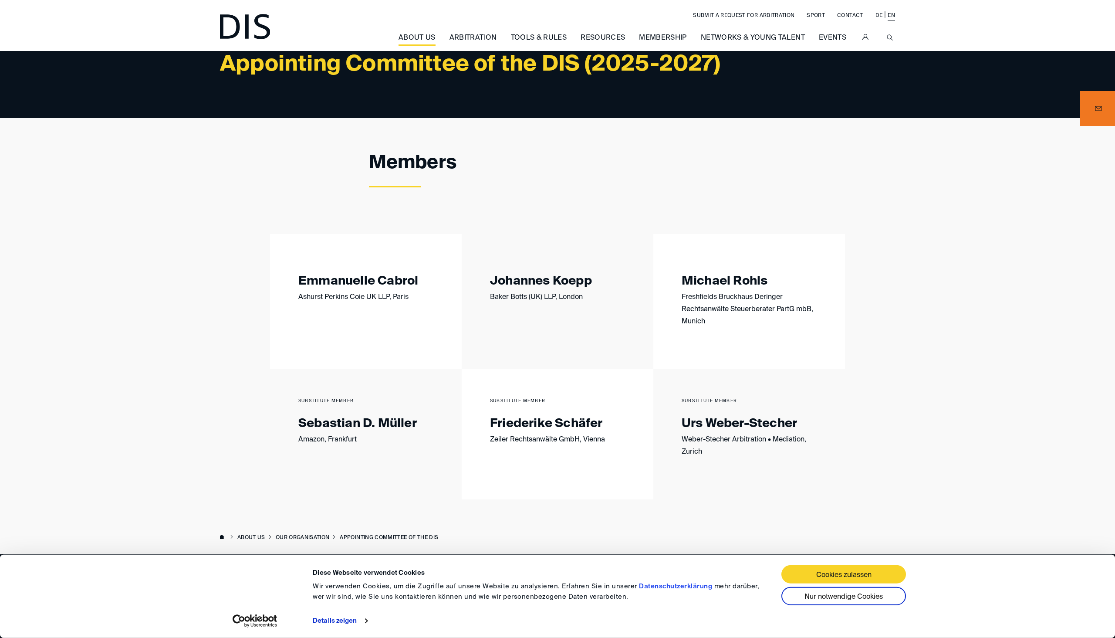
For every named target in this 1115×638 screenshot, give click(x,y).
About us (417, 37)
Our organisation (303, 537)
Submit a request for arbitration (743, 15)
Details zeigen (335, 621)
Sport (816, 15)
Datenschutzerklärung (675, 586)
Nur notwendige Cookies (843, 597)
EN (891, 15)
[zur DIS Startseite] (245, 27)
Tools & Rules (539, 37)
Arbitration (473, 37)
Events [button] (832, 37)
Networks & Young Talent (753, 37)
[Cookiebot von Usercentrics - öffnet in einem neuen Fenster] (255, 621)
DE (879, 15)
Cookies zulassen (844, 575)
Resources (603, 37)
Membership (663, 37)
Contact (850, 15)
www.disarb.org (223, 537)
